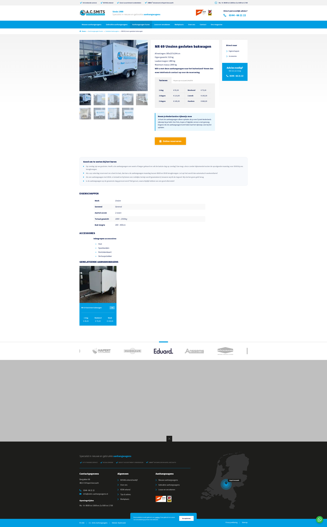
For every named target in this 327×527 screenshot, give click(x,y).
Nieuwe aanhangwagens (91, 24)
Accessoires (231, 56)
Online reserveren (172, 141)
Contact (203, 24)
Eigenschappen (232, 51)
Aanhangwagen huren (141, 24)
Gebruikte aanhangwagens (117, 24)
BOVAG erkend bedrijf (129, 480)
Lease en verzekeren (162, 24)
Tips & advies (125, 494)
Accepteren (186, 518)
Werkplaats (179, 24)
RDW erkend (125, 489)
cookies (157, 517)
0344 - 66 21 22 (237, 15)
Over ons (191, 24)
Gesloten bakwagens (112, 31)
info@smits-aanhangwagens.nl (95, 494)
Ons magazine (216, 24)
